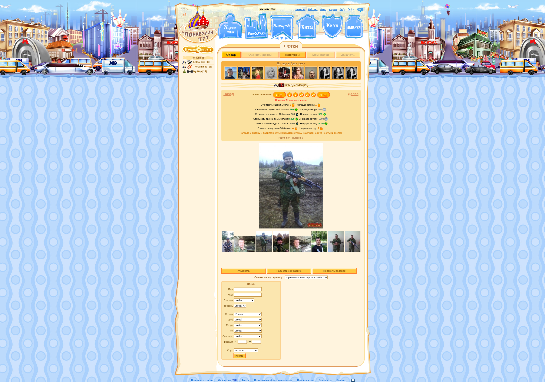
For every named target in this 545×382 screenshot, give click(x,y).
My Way (197, 71)
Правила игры (305, 380)
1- (277, 94)
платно (266, 94)
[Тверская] (273, 38)
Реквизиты (325, 380)
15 (307, 94)
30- (321, 94)
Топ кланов (198, 57)
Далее (353, 94)
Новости (300, 9)
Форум (333, 9)
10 (301, 94)
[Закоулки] (256, 26)
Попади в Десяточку (291, 63)
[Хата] (308, 26)
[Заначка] (353, 26)
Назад (229, 94)
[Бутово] (281, 38)
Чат (360, 9)
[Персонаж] (230, 26)
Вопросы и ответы (202, 380)
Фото (323, 9)
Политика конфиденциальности (273, 380)
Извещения (224, 380)
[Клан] (332, 26)
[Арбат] (289, 38)
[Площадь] (282, 27)
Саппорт (341, 380)
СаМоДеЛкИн (294, 85)
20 (313, 94)
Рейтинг (313, 9)
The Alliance (200, 66)
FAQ (342, 9)
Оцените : (262, 94)
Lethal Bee (199, 62)
